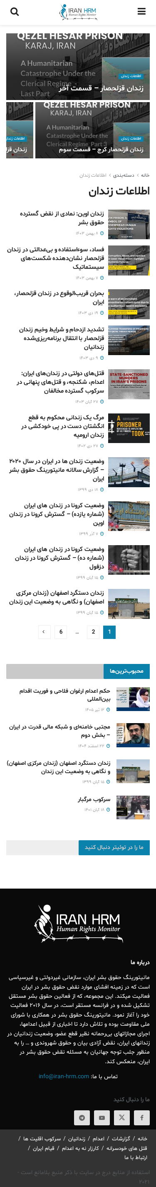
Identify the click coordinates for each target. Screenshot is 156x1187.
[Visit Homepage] (78, 12)
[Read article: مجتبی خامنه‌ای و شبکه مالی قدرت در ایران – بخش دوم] (133, 735)
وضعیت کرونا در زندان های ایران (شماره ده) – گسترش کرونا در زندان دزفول (59, 558)
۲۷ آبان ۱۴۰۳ (87, 402)
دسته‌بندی (123, 175)
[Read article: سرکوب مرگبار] (133, 807)
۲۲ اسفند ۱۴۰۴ (92, 746)
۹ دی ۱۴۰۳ (89, 358)
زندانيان (76, 1139)
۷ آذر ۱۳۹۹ (89, 534)
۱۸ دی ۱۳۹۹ (88, 490)
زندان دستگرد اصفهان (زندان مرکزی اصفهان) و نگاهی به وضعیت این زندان (56, 597)
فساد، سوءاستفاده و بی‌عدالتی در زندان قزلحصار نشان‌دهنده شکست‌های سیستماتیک (55, 258)
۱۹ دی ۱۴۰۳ (88, 313)
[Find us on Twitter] (122, 1117)
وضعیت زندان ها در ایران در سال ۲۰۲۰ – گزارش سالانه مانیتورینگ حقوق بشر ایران (56, 470)
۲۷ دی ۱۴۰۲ (88, 446)
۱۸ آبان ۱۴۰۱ (95, 810)
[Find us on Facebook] (142, 1117)
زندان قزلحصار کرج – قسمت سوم (101, 149)
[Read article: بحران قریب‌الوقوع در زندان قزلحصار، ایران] (129, 304)
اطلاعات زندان (131, 76)
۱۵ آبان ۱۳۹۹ (87, 578)
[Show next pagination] (44, 632)
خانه (145, 175)
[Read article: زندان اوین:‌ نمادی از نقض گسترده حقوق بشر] (129, 225)
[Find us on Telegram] (82, 1117)
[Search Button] (14, 12)
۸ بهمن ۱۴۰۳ (87, 233)
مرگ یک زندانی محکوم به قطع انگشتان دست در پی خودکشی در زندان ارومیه (62, 426)
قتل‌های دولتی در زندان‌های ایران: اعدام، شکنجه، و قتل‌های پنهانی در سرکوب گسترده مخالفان (60, 382)
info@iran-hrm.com (64, 1077)
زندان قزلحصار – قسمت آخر (101, 88)
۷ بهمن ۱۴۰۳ (87, 278)
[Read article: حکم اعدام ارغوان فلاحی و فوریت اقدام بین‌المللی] (133, 699)
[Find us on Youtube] (102, 1117)
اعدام (98, 1139)
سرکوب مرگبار (94, 800)
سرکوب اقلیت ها (42, 1139)
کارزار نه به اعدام (80, 1148)
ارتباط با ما (135, 1158)
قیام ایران (43, 1148)
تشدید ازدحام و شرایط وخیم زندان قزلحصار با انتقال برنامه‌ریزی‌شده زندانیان (61, 339)
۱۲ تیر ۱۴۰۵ (95, 710)
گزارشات (121, 1139)
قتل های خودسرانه (126, 1148)
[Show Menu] (142, 12)
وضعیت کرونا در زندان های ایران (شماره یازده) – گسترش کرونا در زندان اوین (56, 514)
